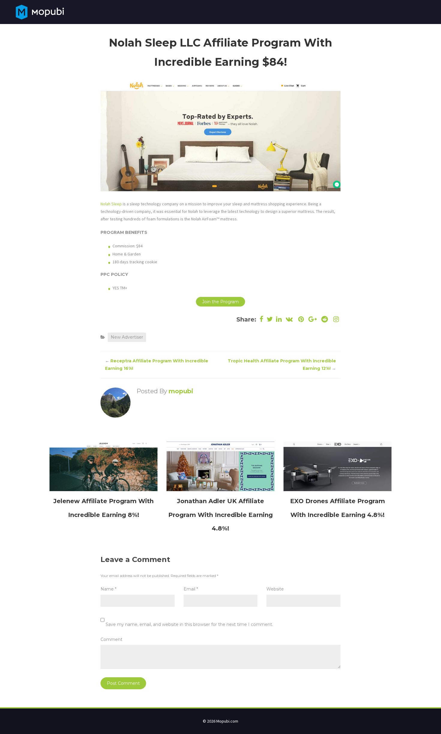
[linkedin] (279, 319)
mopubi (181, 391)
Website (275, 589)
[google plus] (313, 319)
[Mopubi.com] (40, 11)
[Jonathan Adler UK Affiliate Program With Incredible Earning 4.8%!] (220, 466)
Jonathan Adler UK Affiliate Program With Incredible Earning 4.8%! (220, 514)
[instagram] (335, 319)
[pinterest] (301, 319)
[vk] (289, 319)
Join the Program (220, 301)
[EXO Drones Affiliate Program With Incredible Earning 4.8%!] (338, 466)
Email (191, 589)
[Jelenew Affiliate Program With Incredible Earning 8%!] (104, 466)
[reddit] (324, 319)
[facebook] (261, 319)
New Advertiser (127, 337)
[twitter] (269, 319)
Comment (111, 639)
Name (108, 589)
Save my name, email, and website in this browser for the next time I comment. (189, 624)
